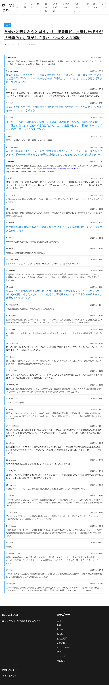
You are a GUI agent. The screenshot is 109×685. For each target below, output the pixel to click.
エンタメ (95, 5)
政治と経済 (55, 7)
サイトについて (9, 675)
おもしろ (104, 5)
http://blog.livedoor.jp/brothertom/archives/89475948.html (30, 171)
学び (88, 5)
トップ (17, 7)
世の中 (38, 7)
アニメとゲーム (77, 7)
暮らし (46, 7)
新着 (31, 5)
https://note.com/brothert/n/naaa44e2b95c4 (61, 168)
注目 (25, 5)
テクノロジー (66, 5)
